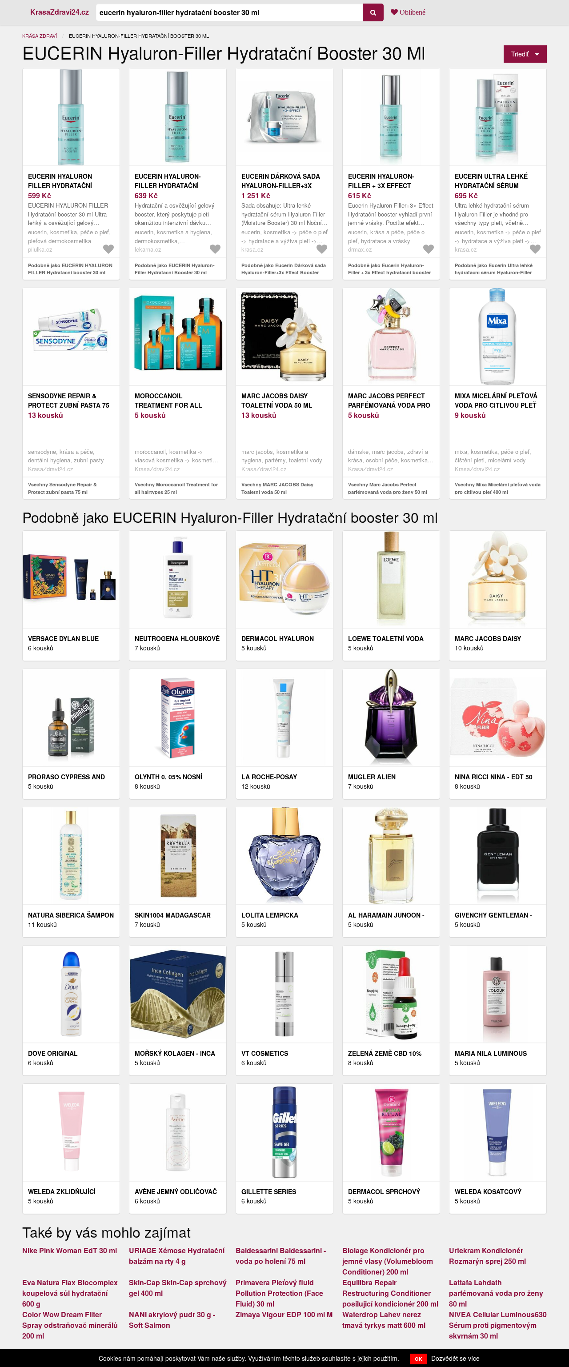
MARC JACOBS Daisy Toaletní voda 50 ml (277, 400)
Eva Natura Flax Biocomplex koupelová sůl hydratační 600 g (70, 1293)
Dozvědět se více (455, 1358)
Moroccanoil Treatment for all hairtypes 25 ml (168, 405)
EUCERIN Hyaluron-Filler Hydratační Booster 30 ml (168, 185)
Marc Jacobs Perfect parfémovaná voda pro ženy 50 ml (389, 405)
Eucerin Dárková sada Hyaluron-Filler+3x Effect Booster (280, 185)
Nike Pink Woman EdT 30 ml (69, 1250)
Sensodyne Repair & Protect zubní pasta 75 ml (68, 405)
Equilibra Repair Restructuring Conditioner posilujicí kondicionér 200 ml (390, 1293)
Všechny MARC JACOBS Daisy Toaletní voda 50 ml (277, 488)
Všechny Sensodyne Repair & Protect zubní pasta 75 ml (62, 488)
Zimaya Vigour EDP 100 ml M (284, 1314)
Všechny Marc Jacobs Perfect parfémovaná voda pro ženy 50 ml (387, 488)
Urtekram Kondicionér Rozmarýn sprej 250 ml (487, 1255)
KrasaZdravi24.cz (59, 12)
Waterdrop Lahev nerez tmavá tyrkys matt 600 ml (383, 1319)
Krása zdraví (39, 35)
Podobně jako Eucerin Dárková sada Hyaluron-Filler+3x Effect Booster (283, 269)
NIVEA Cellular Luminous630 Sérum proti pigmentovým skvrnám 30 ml (498, 1325)
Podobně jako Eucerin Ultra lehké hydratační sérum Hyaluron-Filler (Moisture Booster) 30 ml (494, 272)
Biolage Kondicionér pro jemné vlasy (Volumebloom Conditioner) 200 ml (387, 1261)
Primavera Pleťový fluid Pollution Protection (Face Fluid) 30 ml (279, 1293)
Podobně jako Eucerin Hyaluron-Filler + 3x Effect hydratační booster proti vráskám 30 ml (389, 272)
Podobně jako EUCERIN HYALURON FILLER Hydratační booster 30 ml (70, 269)
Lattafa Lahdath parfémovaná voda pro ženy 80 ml (496, 1293)
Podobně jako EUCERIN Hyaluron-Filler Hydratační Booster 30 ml (175, 269)
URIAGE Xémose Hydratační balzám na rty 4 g (176, 1255)
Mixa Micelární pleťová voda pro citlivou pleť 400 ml (496, 405)
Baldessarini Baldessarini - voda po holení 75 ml (281, 1255)
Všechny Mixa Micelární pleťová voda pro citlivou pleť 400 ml (498, 488)
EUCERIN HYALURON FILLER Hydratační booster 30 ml (60, 185)
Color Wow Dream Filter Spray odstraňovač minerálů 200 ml (70, 1325)
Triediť (520, 53)
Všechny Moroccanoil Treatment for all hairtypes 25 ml (176, 488)
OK (418, 1358)
